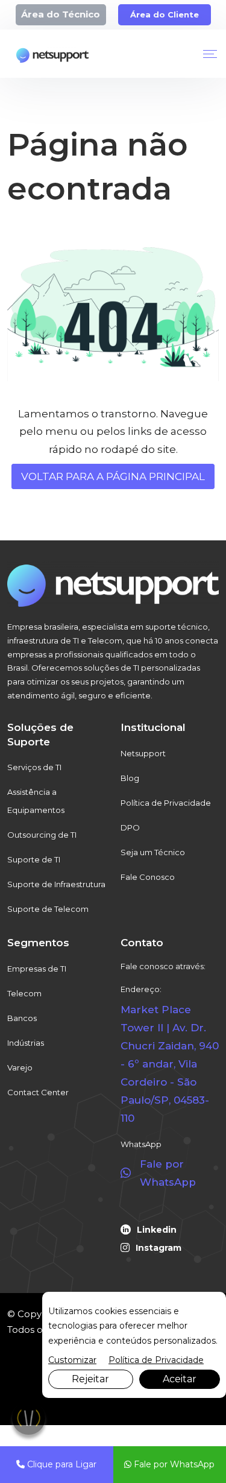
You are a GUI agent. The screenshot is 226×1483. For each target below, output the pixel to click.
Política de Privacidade (166, 803)
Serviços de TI (34, 767)
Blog (130, 778)
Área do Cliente (164, 14)
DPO (130, 827)
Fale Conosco (148, 877)
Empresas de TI (36, 968)
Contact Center (38, 1092)
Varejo (20, 1067)
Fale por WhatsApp (173, 1464)
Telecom (24, 993)
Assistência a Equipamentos (35, 801)
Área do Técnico (60, 14)
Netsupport (143, 753)
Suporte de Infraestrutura (56, 884)
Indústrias (25, 1043)
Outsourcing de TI (42, 835)
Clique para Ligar (60, 1464)
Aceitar (179, 1379)
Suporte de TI (33, 859)
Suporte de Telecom (48, 909)
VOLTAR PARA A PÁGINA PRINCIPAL (113, 476)
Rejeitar (90, 1379)
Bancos (22, 1018)
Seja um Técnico (153, 852)
